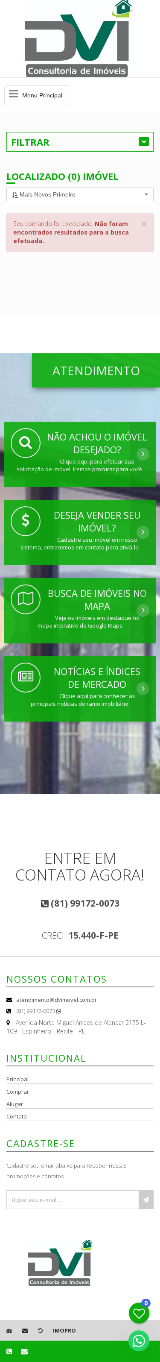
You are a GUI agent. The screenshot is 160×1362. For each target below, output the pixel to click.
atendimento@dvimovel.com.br (56, 1000)
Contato (16, 1116)
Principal (17, 1079)
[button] (80, 194)
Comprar (17, 1091)
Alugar (14, 1104)
